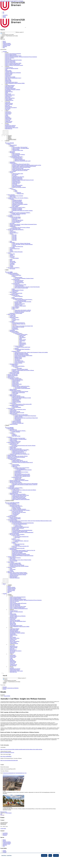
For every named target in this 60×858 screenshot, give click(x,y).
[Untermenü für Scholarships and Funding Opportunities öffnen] (29, 349)
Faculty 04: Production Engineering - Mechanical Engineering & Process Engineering (21, 56)
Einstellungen (44, 855)
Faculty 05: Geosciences (9, 57)
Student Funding (8, 70)
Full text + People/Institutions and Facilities (10, 35)
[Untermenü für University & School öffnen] (15, 567)
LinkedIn (4, 852)
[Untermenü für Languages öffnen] (14, 257)
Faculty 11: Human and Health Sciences (12, 64)
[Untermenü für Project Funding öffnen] (16, 403)
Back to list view (3, 811)
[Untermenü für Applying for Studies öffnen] (18, 294)
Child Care (7, 109)
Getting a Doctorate (8, 104)
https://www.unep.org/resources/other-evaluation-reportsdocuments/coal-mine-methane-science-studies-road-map (21, 749)
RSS (1, 813)
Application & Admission (10, 85)
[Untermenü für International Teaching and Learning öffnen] (23, 405)
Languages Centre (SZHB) (10, 76)
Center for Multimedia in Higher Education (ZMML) (15, 83)
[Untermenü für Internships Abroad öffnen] (19, 351)
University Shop (8, 119)
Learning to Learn (8, 95)
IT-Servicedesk (8, 113)
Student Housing (8, 118)
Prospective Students (6, 43)
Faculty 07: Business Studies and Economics (13, 59)
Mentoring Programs (9, 103)
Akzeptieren (56, 855)
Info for (4, 41)
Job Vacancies (7, 108)
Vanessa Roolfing (7, 695)
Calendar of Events (8, 121)
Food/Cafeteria (8, 111)
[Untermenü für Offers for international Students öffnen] (24, 366)
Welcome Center (8, 81)
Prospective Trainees (11, 589)
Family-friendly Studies (9, 86)
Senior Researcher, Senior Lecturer (11, 127)
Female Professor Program (10, 126)
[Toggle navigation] (25, 27)
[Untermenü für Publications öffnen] (14, 242)
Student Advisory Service (10, 94)
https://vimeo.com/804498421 (5, 756)
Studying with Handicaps (10, 98)
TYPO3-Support (8, 812)
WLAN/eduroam (8, 122)
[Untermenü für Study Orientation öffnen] (16, 292)
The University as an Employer (11, 107)
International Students (9, 87)
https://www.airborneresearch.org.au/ (7, 752)
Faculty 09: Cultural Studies (10, 62)
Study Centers (7, 78)
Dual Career (7, 105)
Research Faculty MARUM (10, 125)
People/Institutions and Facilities (8, 34)
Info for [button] (4, 583)
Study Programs (8, 93)
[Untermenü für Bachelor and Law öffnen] (19, 295)
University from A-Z (9, 67)
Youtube (4, 850)
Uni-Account (7, 120)
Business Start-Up (8, 106)
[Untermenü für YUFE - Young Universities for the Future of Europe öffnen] (29, 510)
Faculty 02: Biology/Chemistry (11, 54)
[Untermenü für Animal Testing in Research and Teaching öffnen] (25, 494)
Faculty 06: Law (8, 58)
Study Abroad (7, 96)
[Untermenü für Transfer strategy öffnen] (16, 163)
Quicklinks (5, 51)
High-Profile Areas (8, 128)
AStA (6, 69)
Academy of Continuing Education (11, 68)
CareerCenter (7, 102)
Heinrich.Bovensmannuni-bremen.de (14, 772)
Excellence (7, 124)
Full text (3, 33)
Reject (50, 855)
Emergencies (7, 117)
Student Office (8, 75)
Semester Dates (8, 90)
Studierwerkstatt (8, 80)
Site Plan (6, 115)
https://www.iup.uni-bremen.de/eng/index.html (9, 760)
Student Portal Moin (9, 91)
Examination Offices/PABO (10, 88)
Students (4, 42)
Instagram (4, 851)
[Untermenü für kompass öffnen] (18, 367)
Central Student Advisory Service (11, 82)
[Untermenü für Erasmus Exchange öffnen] (22, 333)
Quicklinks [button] (5, 593)
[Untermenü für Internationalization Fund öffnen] (21, 477)
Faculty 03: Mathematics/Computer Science (13, 55)
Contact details (3, 828)
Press (4, 47)
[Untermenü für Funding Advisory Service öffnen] (20, 459)
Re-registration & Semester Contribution (12, 89)
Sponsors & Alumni (6, 45)
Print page (2, 814)
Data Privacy (5, 834)
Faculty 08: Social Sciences (10, 61)
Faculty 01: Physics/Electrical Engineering (13, 53)
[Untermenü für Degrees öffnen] (15, 276)
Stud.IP (6, 92)
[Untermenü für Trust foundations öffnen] (16, 549)
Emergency (5, 835)
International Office (8, 73)
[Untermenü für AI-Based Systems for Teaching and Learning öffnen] (29, 386)
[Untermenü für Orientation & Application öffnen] (17, 273)
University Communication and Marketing (13, 72)
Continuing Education (7, 44)
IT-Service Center (8, 74)
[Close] (3, 673)
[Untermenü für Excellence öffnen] (14, 146)
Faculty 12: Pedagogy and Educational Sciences (14, 65)
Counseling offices (8, 71)
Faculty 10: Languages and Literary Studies (13, 63)
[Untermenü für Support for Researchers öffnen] (16, 458)
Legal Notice (5, 833)
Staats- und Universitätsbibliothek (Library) (13, 77)
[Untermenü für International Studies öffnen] (17, 331)
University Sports (8, 112)
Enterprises (5, 46)
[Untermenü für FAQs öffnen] (14, 309)
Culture (6, 114)
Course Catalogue (8, 99)
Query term (2, 32)
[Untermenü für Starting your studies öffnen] (15, 314)
